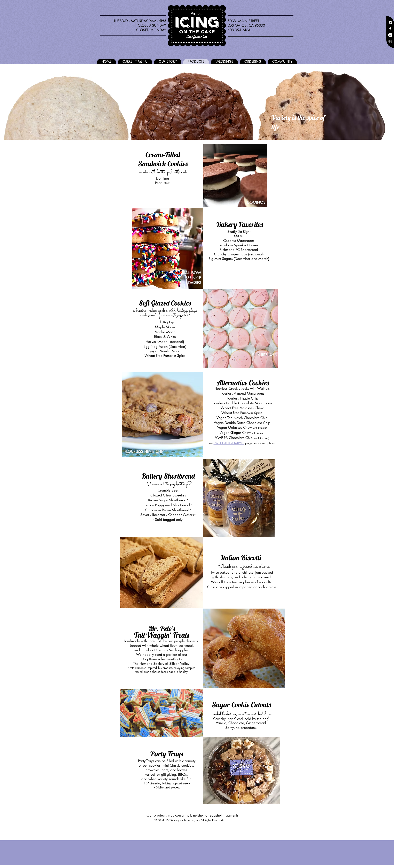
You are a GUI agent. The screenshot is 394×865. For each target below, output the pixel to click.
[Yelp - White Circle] (390, 35)
